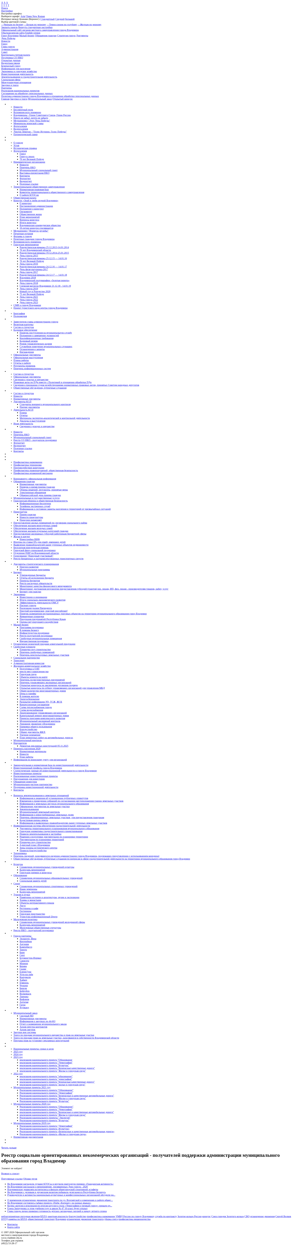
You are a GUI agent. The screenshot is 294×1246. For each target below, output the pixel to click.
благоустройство (77, 1216)
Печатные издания (23, 233)
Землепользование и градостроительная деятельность (29, 77)
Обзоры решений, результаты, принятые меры (44, 489)
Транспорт (18, 660)
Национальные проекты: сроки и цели (33, 1049)
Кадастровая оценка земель (34, 820)
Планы (23, 412)
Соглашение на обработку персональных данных (27, 93)
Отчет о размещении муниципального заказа (43, 1024)
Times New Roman (35, 16)
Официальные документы (27, 354)
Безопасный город (10, 66)
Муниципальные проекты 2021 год (31, 1087)
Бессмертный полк (23, 109)
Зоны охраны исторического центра (38, 847)
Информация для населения (15, 68)
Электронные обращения (33, 492)
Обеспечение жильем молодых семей (33, 528)
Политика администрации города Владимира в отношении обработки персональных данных (50, 96)
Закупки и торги (10, 85)
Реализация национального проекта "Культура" (44, 1101)
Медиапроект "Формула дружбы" (31, 231)
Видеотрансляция (10, 63)
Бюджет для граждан (30, 591)
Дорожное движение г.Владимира (37, 724)
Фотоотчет (25, 178)
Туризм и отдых (21, 894)
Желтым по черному (89, 24)
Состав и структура (23, 327)
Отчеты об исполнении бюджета (37, 578)
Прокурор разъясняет (31, 520)
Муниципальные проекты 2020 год (31, 1104)
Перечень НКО (28, 167)
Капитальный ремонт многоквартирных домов (44, 715)
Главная (5, 99)
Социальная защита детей (33, 881)
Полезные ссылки (29, 184)
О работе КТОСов (29, 195)
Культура (18, 864)
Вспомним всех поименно (27, 112)
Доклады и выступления (32, 421)
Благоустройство (28, 729)
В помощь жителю (29, 696)
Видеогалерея (20, 129)
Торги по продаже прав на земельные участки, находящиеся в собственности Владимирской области (66, 1038)
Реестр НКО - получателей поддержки (33, 930)
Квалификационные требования (36, 338)
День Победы (8, 38)
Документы (82, 35)
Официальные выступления (28, 357)
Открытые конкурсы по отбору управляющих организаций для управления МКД (62, 688)
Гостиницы (25, 911)
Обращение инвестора (25, 781)
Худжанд (24, 1007)
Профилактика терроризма (27, 465)
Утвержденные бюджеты (33, 575)
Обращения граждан (46, 35)
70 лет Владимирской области (35, 250)
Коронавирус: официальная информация (34, 478)
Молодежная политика (25, 919)
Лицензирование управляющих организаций (43, 713)
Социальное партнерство (26, 657)
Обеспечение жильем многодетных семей (35, 525)
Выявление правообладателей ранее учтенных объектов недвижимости (51, 545)
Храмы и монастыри (30, 900)
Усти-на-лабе (26, 974)
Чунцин (24, 985)
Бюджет (17, 572)
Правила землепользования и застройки (40, 834)
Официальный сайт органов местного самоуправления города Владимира (40, 30)
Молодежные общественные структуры (40, 927)
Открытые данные (11, 60)
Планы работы (21, 360)
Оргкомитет (26, 211)
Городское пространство (32, 914)
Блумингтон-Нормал (30, 958)
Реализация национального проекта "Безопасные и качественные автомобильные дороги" (67, 1095)
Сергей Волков (283, 1216)
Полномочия (20, 316)
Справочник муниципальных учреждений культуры (47, 867)
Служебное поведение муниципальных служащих (46, 346)
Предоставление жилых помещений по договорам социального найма (50, 522)
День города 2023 (29, 302)
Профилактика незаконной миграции (33, 473)
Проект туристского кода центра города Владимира (40, 308)
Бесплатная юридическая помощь (31, 547)
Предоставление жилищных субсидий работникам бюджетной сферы (49, 533)
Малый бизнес (26, 35)
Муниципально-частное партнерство (32, 784)
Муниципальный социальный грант (39, 170)
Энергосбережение (30, 699)
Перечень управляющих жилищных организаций (45, 682)
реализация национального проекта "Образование (46, 1060)
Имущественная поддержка (34, 641)
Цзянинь (24, 982)
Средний (60, 19)
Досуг (23, 905)
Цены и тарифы (28, 693)
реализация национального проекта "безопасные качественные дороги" (57, 1082)
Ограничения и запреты (32, 349)
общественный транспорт (41, 1219)
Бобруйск (25, 991)
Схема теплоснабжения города (36, 707)
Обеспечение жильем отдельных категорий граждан (40, 531)
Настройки (7, 10)
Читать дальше (9, 1147)
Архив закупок (27, 1029)
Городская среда (28, 674)
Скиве (23, 969)
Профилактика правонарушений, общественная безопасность (45, 470)
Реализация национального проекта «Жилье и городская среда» (53, 1134)
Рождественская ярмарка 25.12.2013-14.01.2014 (44, 247)
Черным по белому (12, 24)
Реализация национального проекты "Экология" (45, 1117)
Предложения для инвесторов (29, 779)
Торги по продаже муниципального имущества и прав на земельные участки (53, 1035)
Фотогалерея (20, 126)
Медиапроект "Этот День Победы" (31, 120)
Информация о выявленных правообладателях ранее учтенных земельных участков (63, 823)
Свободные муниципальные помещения (41, 638)
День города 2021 (29, 297)
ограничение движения (262, 1216)
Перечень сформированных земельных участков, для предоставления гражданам (62, 817)
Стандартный (47, 19)
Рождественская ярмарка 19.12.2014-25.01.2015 (44, 253)
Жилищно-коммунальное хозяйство (32, 666)
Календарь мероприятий (32, 870)
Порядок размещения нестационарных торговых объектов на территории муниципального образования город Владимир (83, 613)
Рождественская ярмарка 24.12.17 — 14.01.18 (43, 275)
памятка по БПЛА (17, 1219)
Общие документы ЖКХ (32, 732)
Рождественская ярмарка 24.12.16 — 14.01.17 (43, 266)
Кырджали (25, 977)
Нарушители (20, 743)
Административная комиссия (28, 663)
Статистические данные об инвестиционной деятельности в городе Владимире (55, 770)
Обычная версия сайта (13, 33)
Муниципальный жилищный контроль (40, 721)
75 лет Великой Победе (32, 294)
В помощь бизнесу (29, 630)
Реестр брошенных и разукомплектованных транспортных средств (48, 558)
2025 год (18, 1051)
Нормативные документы (26, 399)
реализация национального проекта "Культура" (44, 1065)
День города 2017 (29, 272)
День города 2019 (29, 288)
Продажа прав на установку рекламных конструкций (41, 1040)
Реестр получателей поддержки (36, 635)
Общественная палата (24, 197)
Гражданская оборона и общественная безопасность (40, 500)
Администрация (9, 49)
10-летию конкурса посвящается (36, 228)
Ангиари (24, 944)
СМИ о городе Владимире (27, 305)
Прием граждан (28, 514)
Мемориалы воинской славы (28, 123)
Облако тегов (30, 1178)
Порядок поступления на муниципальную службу (46, 332)
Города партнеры (22, 936)
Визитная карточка (23, 324)
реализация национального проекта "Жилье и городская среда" (53, 1071)
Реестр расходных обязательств (36, 583)
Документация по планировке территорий (42, 839)
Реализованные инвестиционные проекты (35, 776)
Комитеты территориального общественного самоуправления (52, 192)
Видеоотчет (26, 181)
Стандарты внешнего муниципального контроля (45, 404)
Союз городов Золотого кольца (227, 1216)
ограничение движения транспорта (85, 1219)
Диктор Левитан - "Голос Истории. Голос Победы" (40, 131)
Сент (22, 955)
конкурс (206, 1216)
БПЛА (43, 1216)
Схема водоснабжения (31, 710)
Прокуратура (20, 511)
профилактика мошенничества (134, 1219)
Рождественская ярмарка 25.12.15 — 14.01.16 (43, 258)
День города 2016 (29, 264)
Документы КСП (22, 401)
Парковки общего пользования (36, 726)
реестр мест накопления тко (34, 671)
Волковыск (25, 993)
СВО (247, 1216)
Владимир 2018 (28, 277)
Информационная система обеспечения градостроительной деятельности (51, 825)
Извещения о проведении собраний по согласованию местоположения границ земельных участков (71, 801)
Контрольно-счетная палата (15, 55)
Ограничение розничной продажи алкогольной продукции (44, 644)
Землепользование (29, 809)
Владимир (60, 1219)
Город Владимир (10, 35)
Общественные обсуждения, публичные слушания (39, 388)
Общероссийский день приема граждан (40, 495)
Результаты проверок (24, 365)
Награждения (27, 352)
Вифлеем (24, 999)
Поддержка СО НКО (12, 57)
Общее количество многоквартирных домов (43, 690)
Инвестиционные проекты (27, 773)
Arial (23, 16)
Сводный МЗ (26, 1015)
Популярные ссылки (12, 1178)
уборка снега (111, 1219)
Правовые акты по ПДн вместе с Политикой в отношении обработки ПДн (52, 382)
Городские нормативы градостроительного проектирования (51, 831)
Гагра (22, 1004)
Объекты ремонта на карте (33, 677)
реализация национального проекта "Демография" (46, 1062)
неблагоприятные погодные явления (20, 1216)
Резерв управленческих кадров (36, 343)
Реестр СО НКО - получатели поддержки (35, 440)
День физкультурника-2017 (34, 269)
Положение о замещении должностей (39, 335)
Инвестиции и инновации (33, 597)
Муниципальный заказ (40, 99)
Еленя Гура (25, 971)
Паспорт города (28, 605)
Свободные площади (24, 646)
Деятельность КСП (23, 410)
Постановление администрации (36, 206)
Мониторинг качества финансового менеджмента (46, 586)
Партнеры (6, 88)
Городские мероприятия (26, 244)
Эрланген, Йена (28, 938)
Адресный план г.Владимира (35, 845)
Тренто (23, 949)
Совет (4, 52)
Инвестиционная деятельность (17, 74)
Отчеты (24, 415)
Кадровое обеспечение (25, 330)
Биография (19, 313)
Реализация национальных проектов (20, 90)
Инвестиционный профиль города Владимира (37, 768)
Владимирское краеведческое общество (40, 225)
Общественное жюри (31, 214)
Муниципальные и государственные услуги (36, 498)
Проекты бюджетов (30, 580)
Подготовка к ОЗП (29, 668)
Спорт (16, 883)
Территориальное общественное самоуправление (39, 186)
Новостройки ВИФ (30, 539)
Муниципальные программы (35, 569)
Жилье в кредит (21, 536)
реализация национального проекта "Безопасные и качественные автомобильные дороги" (67, 1112)
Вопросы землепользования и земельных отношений (41, 795)
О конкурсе (26, 203)
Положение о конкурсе (32, 208)
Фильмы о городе (22, 236)
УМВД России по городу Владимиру (135, 1216)
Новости (5, 41)
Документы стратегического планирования (36, 564)
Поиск (4, 8)
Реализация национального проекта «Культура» (45, 1128)
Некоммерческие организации (29, 162)
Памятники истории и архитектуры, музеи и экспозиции (49, 897)
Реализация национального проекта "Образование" (47, 1090)
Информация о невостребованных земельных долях (47, 814)
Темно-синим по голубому (62, 24)
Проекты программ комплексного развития (42, 718)
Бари (22, 952)
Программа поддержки (32, 627)
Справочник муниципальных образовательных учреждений (51, 878)
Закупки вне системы (24, 1032)
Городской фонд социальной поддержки (34, 550)
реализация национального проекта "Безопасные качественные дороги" (57, 1068)
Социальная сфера (10, 79)
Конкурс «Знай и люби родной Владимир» (35, 200)
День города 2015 (29, 255)
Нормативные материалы (33, 751)
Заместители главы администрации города (35, 321)
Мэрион (24, 963)
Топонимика (20, 853)
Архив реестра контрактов (33, 1027)
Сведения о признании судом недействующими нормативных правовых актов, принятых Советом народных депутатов (76, 385)
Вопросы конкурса (29, 220)
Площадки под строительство (35, 649)
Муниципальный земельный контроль (40, 812)
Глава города (8, 46)
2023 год (18, 1057)
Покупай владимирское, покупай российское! (44, 611)
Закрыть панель (9, 27)
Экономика (19, 594)
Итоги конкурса (28, 222)
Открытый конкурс (63, 99)
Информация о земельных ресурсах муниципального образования (54, 803)
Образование (20, 875)
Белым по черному (35, 24)
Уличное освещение (30, 735)
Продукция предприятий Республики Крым (43, 619)
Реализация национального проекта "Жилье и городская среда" (53, 1098)
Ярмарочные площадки (32, 616)
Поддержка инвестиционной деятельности (35, 787)
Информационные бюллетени (35, 503)
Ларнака (24, 996)
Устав (16, 145)
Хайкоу (23, 980)
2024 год (18, 1054)
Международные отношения (16, 82)
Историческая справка (25, 148)
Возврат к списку (10, 1173)
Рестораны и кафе (29, 908)
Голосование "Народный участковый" (33, 556)
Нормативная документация (28, 1137)
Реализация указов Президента (36, 608)
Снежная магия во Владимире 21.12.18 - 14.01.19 (45, 286)
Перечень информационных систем (32, 368)
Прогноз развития (29, 567)
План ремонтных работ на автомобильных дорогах (46, 737)
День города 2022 (29, 299)
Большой (70, 19)
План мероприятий (30, 217)
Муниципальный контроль (27, 740)
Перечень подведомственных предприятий (42, 679)
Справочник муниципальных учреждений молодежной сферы (52, 922)
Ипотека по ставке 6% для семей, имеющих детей (39, 542)
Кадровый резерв (29, 341)
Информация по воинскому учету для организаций (40, 759)
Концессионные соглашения (34, 704)
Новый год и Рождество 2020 (35, 291)
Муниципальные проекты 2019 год (31, 1123)
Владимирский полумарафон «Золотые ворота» (45, 280)
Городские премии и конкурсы (36, 872)
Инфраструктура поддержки (34, 633)
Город (4, 44)
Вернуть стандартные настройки (35, 27)
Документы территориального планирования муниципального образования (59, 828)
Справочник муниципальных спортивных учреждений (48, 886)
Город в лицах (27, 156)
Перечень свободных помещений (37, 652)
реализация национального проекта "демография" (46, 1079)
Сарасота (24, 960)
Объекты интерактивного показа (37, 903)
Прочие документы (30, 407)
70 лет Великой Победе (32, 159)
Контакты (25, 175)
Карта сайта (13, 1227)
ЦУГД (4, 1219)
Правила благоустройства (33, 850)
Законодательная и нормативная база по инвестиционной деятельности (50, 765)
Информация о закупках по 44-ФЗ (37, 1021)
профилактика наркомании (101, 1216)
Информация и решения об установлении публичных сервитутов (54, 798)
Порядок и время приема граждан (37, 487)
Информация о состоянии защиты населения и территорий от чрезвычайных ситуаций (65, 509)
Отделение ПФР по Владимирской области (36, 553)
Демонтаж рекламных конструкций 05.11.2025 (44, 746)
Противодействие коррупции (28, 467)
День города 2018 (29, 283)
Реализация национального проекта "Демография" (46, 1093)
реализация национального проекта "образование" (46, 1076)
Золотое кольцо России (189, 1216)
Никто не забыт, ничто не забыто (30, 118)
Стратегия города (66, 35)
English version (32, 33)
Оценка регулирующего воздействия (39, 622)
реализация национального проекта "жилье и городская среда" (52, 1084)
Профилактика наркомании (27, 462)
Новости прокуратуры (31, 517)
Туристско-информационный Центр (38, 916)
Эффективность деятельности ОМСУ (39, 602)
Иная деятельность (23, 423)
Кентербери (26, 941)
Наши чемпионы (28, 889)
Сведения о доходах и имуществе (30, 379)
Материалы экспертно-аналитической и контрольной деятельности (55, 418)
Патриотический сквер (25, 134)
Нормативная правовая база (34, 189)
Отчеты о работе (22, 363)
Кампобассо (26, 947)
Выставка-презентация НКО (34, 173)
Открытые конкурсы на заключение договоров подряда (49, 685)
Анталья (24, 1002)
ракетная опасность (58, 1216)
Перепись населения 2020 (26, 748)
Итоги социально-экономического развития (42, 600)
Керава (23, 966)
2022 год (18, 1073)
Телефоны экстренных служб (35, 506)
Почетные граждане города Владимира (34, 239)
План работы (26, 757)
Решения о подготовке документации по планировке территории (54, 836)
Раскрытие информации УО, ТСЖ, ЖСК (41, 702)
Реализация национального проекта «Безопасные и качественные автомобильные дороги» (67, 1131)
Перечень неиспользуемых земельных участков (44, 655)
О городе (18, 142)
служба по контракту (166, 1216)
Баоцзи (23, 988)
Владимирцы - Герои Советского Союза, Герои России (42, 115)
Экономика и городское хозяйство (19, 71)
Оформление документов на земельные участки (45, 806)
